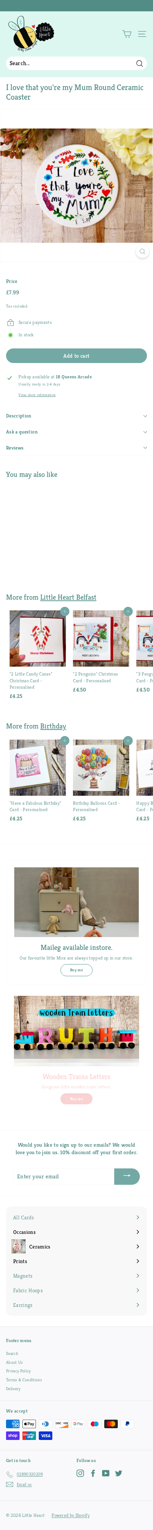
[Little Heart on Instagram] (80, 1473)
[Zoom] (142, 251)
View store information (37, 395)
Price (11, 281)
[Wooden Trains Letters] (76, 1031)
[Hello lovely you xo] (75, 5)
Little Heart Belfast (68, 597)
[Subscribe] (127, 1176)
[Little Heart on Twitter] (118, 1473)
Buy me (76, 969)
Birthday (53, 726)
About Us (14, 1362)
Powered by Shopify (71, 1515)
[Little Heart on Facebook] (93, 1473)
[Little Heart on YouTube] (106, 1473)
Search (12, 1353)
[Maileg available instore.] (76, 902)
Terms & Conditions (24, 1379)
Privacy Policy (18, 1370)
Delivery (13, 1388)
